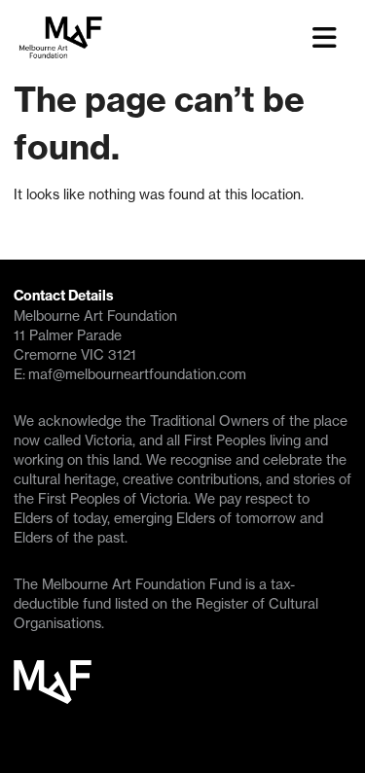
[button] (331, 38)
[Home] (149, 38)
